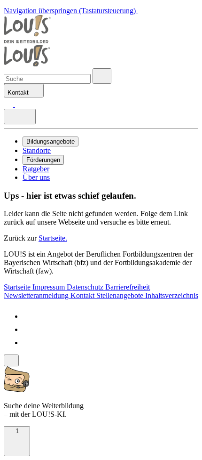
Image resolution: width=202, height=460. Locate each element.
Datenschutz (86, 287)
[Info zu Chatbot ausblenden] (11, 360)
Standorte (37, 150)
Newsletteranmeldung (37, 295)
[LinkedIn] (28, 329)
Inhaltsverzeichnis (171, 295)
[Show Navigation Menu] (20, 116)
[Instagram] (28, 343)
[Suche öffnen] (102, 76)
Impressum (49, 287)
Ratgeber (36, 169)
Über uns (36, 177)
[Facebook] (28, 316)
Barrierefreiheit (127, 287)
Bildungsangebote (50, 141)
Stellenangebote (120, 295)
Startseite (18, 287)
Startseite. (53, 238)
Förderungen (43, 159)
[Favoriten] (9, 104)
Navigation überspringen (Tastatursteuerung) (71, 11)
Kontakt (83, 295)
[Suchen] (19, 104)
